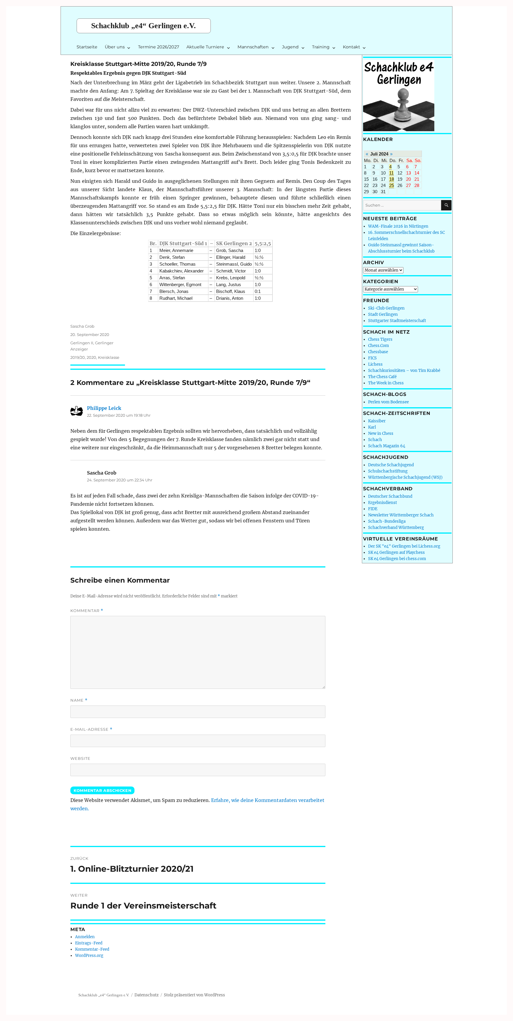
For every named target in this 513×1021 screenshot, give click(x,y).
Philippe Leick (104, 408)
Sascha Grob (82, 326)
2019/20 (77, 357)
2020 (91, 357)
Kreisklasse (108, 357)
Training (321, 47)
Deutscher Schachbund (390, 496)
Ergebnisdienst (382, 502)
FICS (372, 358)
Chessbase (378, 351)
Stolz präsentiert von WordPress (194, 995)
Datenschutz (146, 995)
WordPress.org (89, 955)
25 (391, 185)
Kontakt (351, 47)
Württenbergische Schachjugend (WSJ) (405, 477)
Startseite (87, 47)
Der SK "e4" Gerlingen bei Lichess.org (404, 546)
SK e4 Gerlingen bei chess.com (397, 558)
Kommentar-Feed (92, 949)
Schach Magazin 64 (386, 445)
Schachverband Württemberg (396, 527)
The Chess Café (382, 376)
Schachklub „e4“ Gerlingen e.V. (143, 25)
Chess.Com (378, 345)
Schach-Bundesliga (387, 521)
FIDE (372, 508)
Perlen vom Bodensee (388, 402)
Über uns (115, 47)
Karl (372, 427)
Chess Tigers (380, 339)
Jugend (290, 47)
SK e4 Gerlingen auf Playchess (396, 552)
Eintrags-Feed (88, 943)
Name (79, 700)
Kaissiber (377, 421)
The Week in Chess (386, 383)
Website (80, 758)
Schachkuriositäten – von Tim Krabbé (404, 370)
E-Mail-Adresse (91, 729)
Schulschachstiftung (388, 471)
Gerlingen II (81, 342)
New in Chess (380, 433)
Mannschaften (253, 47)
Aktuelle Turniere (205, 47)
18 (391, 179)
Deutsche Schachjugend (391, 464)
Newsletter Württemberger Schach (401, 515)
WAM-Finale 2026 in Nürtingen (398, 226)
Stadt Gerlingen (383, 314)
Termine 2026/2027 (158, 47)
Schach (375, 439)
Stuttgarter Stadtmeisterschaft (397, 320)
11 (391, 172)
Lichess (375, 364)
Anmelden (85, 936)
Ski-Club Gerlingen (386, 308)
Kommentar (86, 610)
